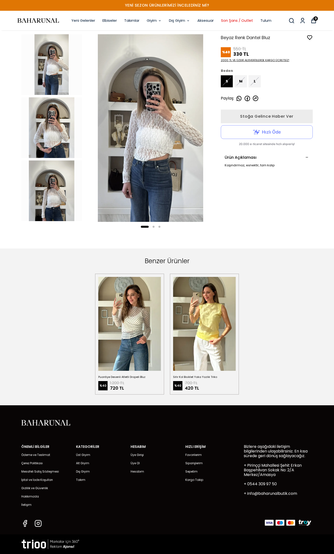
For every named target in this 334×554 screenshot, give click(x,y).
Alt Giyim (82, 463)
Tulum (265, 20)
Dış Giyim (177, 20)
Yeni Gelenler (83, 20)
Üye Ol (135, 463)
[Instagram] (38, 523)
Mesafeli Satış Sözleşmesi (40, 471)
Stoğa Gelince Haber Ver (266, 116)
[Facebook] (25, 523)
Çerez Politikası (32, 463)
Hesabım (137, 471)
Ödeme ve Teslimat (35, 455)
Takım (80, 480)
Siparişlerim (194, 463)
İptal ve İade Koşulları (37, 480)
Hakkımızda (30, 496)
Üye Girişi (137, 455)
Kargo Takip (194, 480)
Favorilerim (193, 455)
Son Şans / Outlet (237, 20)
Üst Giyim (83, 455)
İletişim (26, 505)
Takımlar (131, 20)
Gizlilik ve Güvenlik (34, 488)
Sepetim (191, 471)
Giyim (152, 20)
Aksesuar (205, 20)
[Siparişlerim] (303, 21)
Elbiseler (109, 20)
